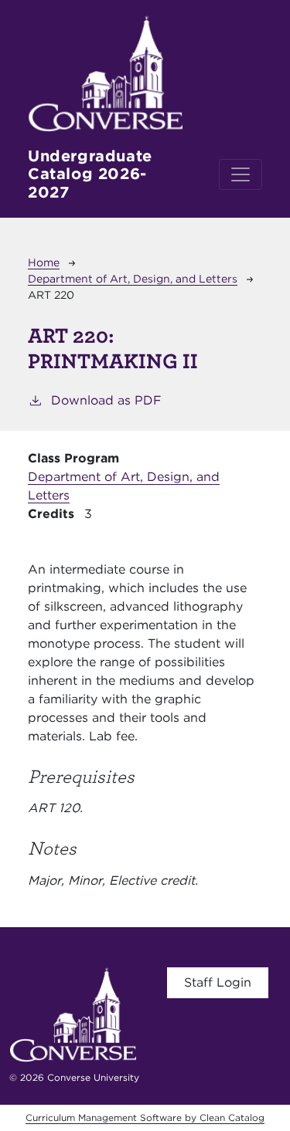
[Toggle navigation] (240, 174)
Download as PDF (106, 400)
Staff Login (217, 982)
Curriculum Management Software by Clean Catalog (145, 1117)
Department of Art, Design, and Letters (132, 279)
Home (44, 262)
